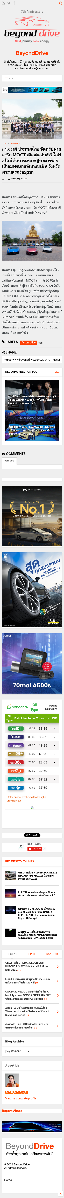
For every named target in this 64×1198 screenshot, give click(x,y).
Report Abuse (12, 1111)
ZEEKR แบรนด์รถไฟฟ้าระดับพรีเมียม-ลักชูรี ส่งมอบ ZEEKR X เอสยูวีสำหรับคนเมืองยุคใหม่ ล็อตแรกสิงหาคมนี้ (32, 400)
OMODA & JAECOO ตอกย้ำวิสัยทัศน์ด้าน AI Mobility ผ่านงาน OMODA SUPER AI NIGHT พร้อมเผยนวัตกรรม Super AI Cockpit (36, 913)
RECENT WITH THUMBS (19, 861)
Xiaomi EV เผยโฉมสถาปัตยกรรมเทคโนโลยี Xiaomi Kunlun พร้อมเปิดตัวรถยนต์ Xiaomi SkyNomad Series (37, 934)
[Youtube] (3, 3)
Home (4, 143)
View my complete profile (20, 1098)
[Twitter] (9, 3)
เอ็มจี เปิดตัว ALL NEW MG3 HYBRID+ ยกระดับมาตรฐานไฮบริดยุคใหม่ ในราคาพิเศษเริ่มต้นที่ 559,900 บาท (31, 430)
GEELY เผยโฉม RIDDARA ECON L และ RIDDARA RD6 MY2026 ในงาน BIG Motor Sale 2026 (37, 875)
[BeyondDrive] (32, 43)
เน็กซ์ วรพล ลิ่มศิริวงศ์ (16, 1092)
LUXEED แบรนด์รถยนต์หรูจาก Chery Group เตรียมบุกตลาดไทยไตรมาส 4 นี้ (36, 894)
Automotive (15, 143)
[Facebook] (14, 3)
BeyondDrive (32, 53)
